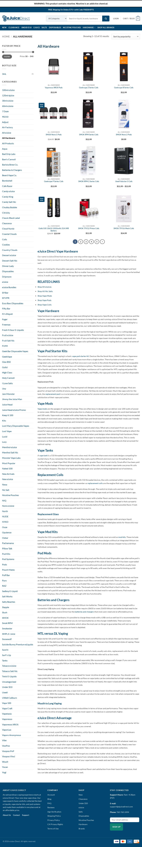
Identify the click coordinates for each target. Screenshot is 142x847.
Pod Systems (8, 559)
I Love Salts (7, 383)
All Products (8, 143)
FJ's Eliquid (7, 314)
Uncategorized (9, 681)
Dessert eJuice (9, 255)
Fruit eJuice (7, 335)
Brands (82, 828)
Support (25, 815)
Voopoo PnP (8, 751)
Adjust (5, 122)
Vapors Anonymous (11, 735)
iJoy (4, 388)
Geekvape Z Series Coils (88, 87)
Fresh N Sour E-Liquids (13, 330)
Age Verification (54, 812)
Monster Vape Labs (11, 458)
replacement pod (52, 394)
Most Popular (8, 463)
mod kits (122, 537)
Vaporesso (7, 719)
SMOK (5, 617)
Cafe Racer (7, 186)
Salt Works (7, 596)
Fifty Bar (6, 308)
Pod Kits (6, 554)
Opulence (6, 532)
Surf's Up (6, 655)
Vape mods (42, 409)
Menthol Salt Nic (10, 452)
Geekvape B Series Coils (123, 87)
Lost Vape (7, 431)
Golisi (5, 367)
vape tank (43, 455)
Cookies (6, 244)
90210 (5, 116)
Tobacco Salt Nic (9, 671)
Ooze (4, 527)
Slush (4, 612)
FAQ (49, 803)
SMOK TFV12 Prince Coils (88, 228)
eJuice (37, 27)
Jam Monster (8, 394)
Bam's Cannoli (9, 159)
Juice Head (7, 404)
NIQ (4, 500)
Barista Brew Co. (10, 164)
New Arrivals (8, 474)
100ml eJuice (8, 90)
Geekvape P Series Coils (53, 181)
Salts (44, 27)
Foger (4, 319)
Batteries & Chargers (12, 170)
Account (51, 795)
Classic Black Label (11, 218)
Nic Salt (5, 490)
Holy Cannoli (8, 378)
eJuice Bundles (9, 287)
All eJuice (6, 132)
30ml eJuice (7, 100)
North (5, 511)
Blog (49, 799)
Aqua (4, 148)
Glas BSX (6, 362)
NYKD (5, 521)
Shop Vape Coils (44, 304)
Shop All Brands (105, 27)
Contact (16, 815)
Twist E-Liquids (9, 676)
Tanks (4, 660)
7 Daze (5, 111)
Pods (4, 564)
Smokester (7, 628)
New (4, 27)
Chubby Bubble (9, 207)
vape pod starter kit (80, 356)
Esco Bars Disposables (12, 303)
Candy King (7, 196)
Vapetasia (7, 713)
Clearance (13, 27)
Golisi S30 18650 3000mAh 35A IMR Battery (54, 229)
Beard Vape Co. (9, 175)
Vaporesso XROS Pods (54, 87)
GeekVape (7, 356)
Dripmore (6, 276)
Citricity (6, 212)
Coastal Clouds (9, 234)
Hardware (88, 27)
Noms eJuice (8, 505)
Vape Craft (7, 708)
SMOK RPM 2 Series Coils (88, 181)
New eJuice (7, 479)
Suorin (5, 649)
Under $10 (26, 27)
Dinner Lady (8, 266)
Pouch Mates (8, 569)
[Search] (105, 18)
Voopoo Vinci (8, 756)
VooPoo (6, 745)
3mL (4, 74)
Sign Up (116, 827)
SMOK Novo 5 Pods (54, 134)
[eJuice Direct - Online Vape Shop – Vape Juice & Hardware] (16, 18)
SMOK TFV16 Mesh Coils (124, 228)
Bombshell (7, 180)
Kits (4, 420)
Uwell (5, 692)
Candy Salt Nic (9, 202)
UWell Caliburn (9, 697)
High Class (7, 372)
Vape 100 (6, 703)
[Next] (102, 241)
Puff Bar (6, 575)
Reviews (50, 807)
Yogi (4, 772)
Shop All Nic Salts (45, 291)
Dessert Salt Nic (9, 260)
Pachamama (8, 543)
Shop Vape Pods (44, 300)
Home (6, 36)
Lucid (4, 436)
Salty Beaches (8, 601)
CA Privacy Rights (55, 824)
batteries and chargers (84, 612)
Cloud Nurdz (8, 228)
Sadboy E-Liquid (10, 591)
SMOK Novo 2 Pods (124, 134)
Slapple (5, 607)
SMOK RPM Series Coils (88, 134)
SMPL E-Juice (8, 633)
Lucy (4, 441)
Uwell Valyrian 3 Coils (123, 181)
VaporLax (6, 729)
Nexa (4, 484)
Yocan (5, 767)
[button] (116, 18)
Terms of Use (53, 828)
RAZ (4, 585)
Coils (4, 239)
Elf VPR (5, 298)
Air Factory (7, 127)
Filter (7, 57)
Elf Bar (5, 292)
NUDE (5, 516)
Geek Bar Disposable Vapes (15, 351)
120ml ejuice (8, 95)
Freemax (6, 324)
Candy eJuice (8, 191)
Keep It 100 (7, 415)
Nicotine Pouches (72, 27)
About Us (7, 815)
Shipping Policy (54, 816)
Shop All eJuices (44, 287)
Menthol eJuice (9, 447)
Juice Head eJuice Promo (14, 410)
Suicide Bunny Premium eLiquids (17, 644)
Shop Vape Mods (45, 296)
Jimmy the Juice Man (12, 399)
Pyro (4, 580)
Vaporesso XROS (10, 724)
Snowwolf (7, 639)
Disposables (55, 27)
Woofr (5, 761)
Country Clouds (9, 250)
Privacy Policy (53, 820)
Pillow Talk (7, 548)
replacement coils (95, 483)
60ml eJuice (7, 106)
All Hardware (8, 138)
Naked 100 (7, 468)
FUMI (5, 345)
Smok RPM (7, 623)
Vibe (4, 740)
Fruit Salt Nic (8, 340)
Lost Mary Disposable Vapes (15, 425)
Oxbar (5, 537)
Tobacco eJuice (9, 665)
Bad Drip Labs (8, 154)
